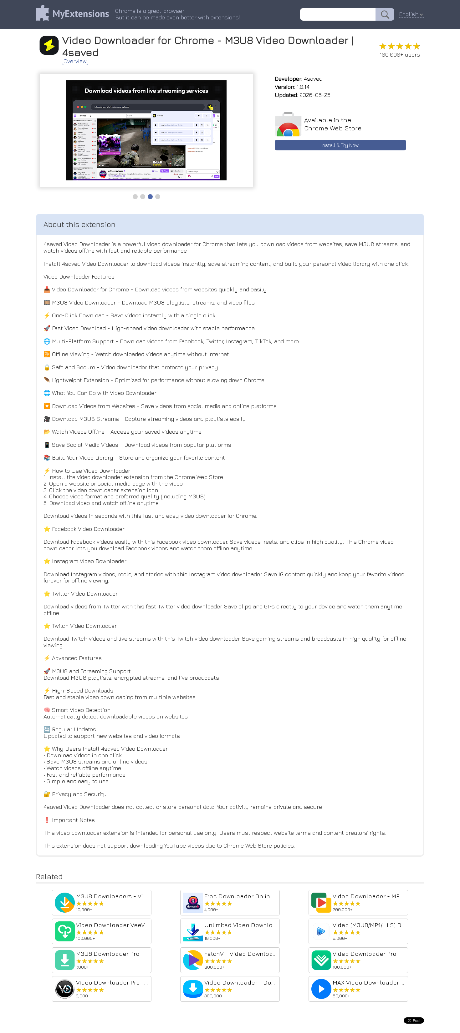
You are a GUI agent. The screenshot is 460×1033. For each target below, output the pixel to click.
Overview (75, 61)
